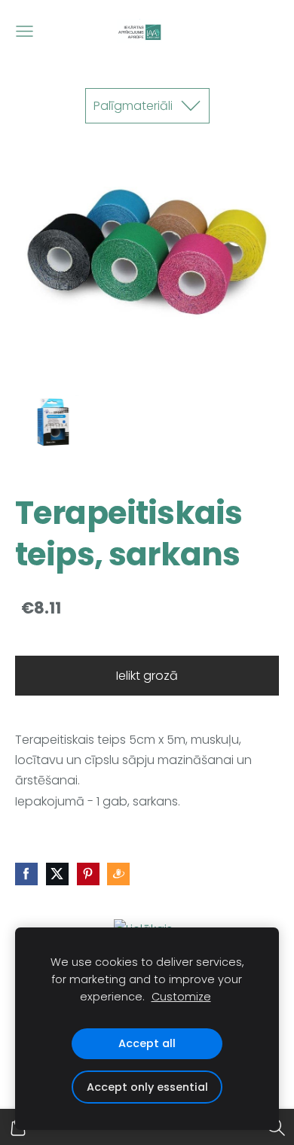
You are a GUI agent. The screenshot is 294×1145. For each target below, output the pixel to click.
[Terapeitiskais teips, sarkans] (54, 426)
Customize (181, 996)
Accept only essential (147, 1087)
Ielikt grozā (147, 675)
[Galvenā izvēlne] (24, 31)
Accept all (147, 1043)
